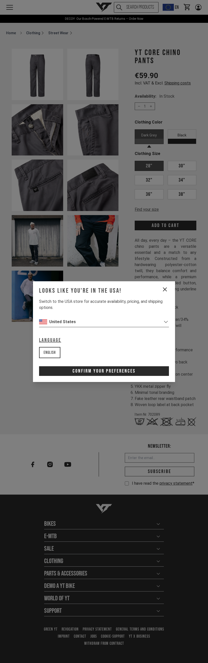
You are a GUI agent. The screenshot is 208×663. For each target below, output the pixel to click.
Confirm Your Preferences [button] (104, 371)
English (50, 352)
